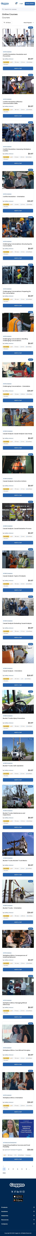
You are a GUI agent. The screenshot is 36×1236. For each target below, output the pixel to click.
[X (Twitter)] (12, 1191)
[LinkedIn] (18, 1192)
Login (21, 3)
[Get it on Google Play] (18, 1200)
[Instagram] (23, 1192)
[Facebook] (15, 1192)
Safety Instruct (9, 59)
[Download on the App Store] (18, 1196)
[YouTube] (21, 1192)
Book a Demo (30, 3)
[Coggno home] (5, 4)
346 (4, 1173)
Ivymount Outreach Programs (13, 1149)
